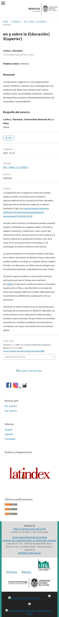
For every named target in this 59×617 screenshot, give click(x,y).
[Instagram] (15, 387)
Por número (11, 406)
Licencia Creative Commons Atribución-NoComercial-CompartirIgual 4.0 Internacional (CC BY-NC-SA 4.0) (26, 212)
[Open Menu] (3, 3)
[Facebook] (8, 387)
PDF (10, 138)
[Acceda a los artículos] (29, 370)
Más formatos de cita (15, 356)
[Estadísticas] (24, 387)
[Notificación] (20, 387)
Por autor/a (11, 410)
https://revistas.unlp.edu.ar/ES (29, 528)
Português (10, 438)
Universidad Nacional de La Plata (29, 537)
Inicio (5, 21)
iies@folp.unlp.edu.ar (29, 552)
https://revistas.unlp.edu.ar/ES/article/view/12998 (23, 351)
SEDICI (10, 284)
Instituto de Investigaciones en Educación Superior (29, 540)
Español (9, 434)
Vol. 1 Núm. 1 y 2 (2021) (35, 21)
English (9, 429)
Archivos (16, 21)
